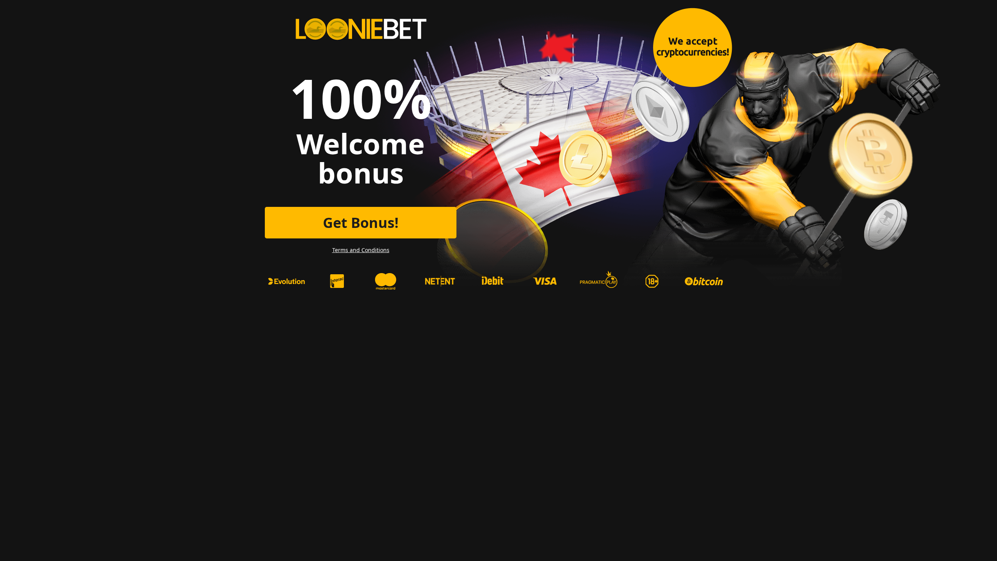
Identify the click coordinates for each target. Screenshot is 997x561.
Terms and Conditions (360, 250)
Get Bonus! (360, 222)
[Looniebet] (360, 29)
